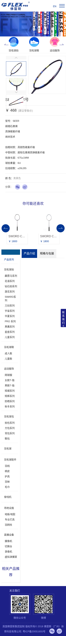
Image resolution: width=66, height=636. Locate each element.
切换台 (8, 546)
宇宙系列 (10, 310)
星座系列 (10, 331)
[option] (13, 44)
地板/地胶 (10, 514)
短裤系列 (10, 396)
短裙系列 (10, 390)
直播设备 (9, 534)
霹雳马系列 (11, 275)
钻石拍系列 (11, 286)
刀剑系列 (10, 305)
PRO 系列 (10, 321)
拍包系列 (10, 422)
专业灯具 (10, 519)
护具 (7, 476)
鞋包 (7, 438)
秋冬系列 (10, 406)
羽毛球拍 (9, 269)
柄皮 (7, 471)
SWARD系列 (10, 298)
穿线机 (7, 496)
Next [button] (61, 44)
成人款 (8, 353)
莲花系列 (10, 291)
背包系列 (10, 433)
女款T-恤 (9, 380)
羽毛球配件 (10, 459)
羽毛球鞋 (9, 347)
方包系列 (10, 428)
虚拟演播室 (11, 556)
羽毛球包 (9, 416)
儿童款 (8, 358)
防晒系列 (10, 401)
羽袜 (7, 481)
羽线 (7, 465)
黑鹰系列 (10, 326)
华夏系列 (10, 316)
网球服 (8, 375)
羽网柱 (8, 524)
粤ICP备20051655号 (34, 631)
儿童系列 (10, 337)
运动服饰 (9, 368)
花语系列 (10, 281)
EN (54, 6)
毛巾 (7, 486)
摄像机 (8, 541)
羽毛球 (7, 448)
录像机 (8, 551)
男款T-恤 (9, 385)
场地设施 (9, 508)
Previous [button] (6, 44)
